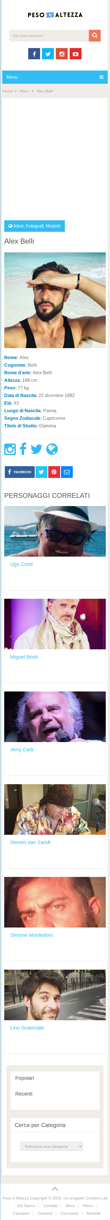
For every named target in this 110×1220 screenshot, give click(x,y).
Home (7, 91)
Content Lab (97, 1198)
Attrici (88, 1205)
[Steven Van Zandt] (54, 809)
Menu (12, 77)
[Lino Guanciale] (54, 995)
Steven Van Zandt (30, 842)
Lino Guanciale (27, 1028)
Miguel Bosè (24, 657)
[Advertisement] (55, 162)
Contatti (50, 1205)
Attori (24, 91)
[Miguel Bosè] (54, 624)
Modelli (53, 226)
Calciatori (21, 1213)
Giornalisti (69, 1213)
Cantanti (45, 1213)
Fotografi (35, 226)
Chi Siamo (26, 1205)
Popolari (24, 1078)
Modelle (94, 1213)
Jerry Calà (21, 749)
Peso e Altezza (16, 1198)
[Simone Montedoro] (54, 902)
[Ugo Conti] (54, 531)
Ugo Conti (21, 564)
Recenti (23, 1094)
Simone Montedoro (31, 935)
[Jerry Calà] (54, 716)
